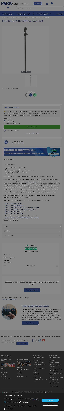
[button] (22, 409)
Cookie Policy (36, 399)
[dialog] (32, 402)
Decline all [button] (50, 404)
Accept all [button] (50, 400)
